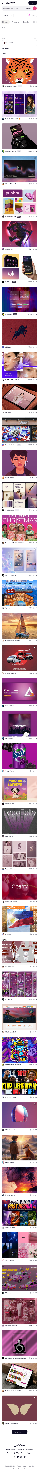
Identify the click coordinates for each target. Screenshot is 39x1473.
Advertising (11, 1453)
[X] (14, 1457)
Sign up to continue (20, 1432)
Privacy (24, 1466)
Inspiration (29, 1449)
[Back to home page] (10, 3)
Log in (33, 3)
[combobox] (13, 8)
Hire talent (20, 1449)
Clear (35, 38)
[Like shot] (30, 86)
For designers (10, 1449)
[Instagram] (21, 1457)
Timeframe (5, 48)
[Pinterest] (25, 1457)
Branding (26, 22)
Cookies (31, 1466)
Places (20, 1469)
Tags (3, 28)
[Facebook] (18, 1457)
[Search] (35, 8)
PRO (20, 86)
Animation (15, 22)
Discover (5, 22)
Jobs (10, 1469)
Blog (17, 1453)
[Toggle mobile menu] (3, 2)
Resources (27, 1469)
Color (4, 38)
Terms (19, 1466)
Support (29, 1453)
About (23, 1453)
